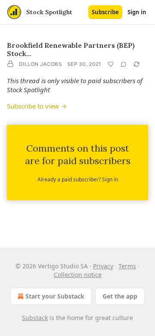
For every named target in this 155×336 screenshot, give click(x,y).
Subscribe (105, 12)
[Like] (110, 64)
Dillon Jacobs (40, 64)
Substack (35, 318)
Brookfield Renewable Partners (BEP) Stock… (71, 49)
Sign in (136, 12)
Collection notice (78, 275)
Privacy (103, 266)
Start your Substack (54, 296)
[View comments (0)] (123, 64)
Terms (127, 266)
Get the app (119, 296)
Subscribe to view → (37, 106)
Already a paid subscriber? (77, 179)
